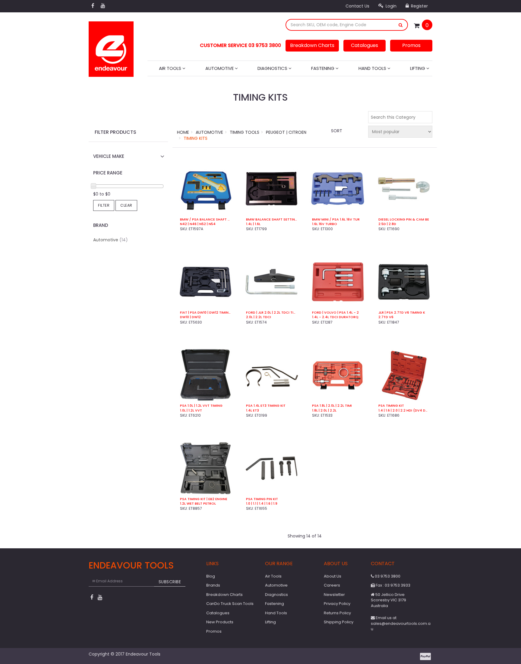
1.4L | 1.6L (253, 224)
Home (183, 132)
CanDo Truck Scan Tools (230, 603)
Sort (336, 131)
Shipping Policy (338, 622)
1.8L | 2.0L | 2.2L (324, 410)
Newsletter (334, 594)
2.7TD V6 (385, 317)
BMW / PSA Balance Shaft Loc (205, 219)
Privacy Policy (337, 603)
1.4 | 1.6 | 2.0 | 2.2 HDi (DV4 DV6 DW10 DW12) (403, 410)
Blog (210, 576)
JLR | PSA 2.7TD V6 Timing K (401, 312)
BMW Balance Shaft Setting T (271, 219)
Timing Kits (195, 138)
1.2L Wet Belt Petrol (198, 503)
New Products (219, 622)
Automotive (220, 68)
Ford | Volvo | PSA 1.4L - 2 (335, 312)
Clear (126, 205)
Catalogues (364, 45)
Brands (213, 585)
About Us (332, 576)
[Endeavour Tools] (111, 47)
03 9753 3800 (387, 576)
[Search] (400, 25)
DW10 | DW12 (190, 317)
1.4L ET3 (252, 410)
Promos (411, 45)
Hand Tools (372, 68)
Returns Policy (337, 613)
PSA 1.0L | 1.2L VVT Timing (201, 405)
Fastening (323, 68)
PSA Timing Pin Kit (262, 499)
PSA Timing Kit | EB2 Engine (203, 499)
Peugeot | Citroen (286, 132)
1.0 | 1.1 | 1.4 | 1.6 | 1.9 (261, 503)
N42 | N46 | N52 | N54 (198, 224)
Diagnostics (273, 68)
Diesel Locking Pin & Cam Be (403, 219)
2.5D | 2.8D (387, 224)
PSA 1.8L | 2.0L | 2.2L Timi (332, 405)
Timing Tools (244, 132)
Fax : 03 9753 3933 (392, 585)
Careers (332, 585)
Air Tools (170, 68)
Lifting (418, 68)
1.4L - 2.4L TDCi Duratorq (335, 317)
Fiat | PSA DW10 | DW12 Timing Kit (205, 312)
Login (390, 6)
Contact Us (357, 6)
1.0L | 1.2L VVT (191, 410)
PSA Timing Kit (391, 405)
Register (419, 6)
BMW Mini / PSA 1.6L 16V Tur (336, 219)
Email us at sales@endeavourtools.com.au (401, 623)
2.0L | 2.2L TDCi (258, 317)
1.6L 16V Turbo (324, 224)
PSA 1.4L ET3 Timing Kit (266, 405)
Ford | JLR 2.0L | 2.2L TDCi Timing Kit (271, 312)
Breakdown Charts (312, 45)
